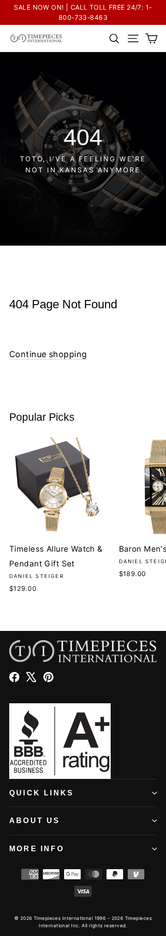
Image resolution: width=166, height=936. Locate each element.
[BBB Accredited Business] (83, 741)
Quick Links (41, 793)
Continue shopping (48, 354)
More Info (36, 849)
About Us (34, 820)
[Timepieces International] (36, 38)
